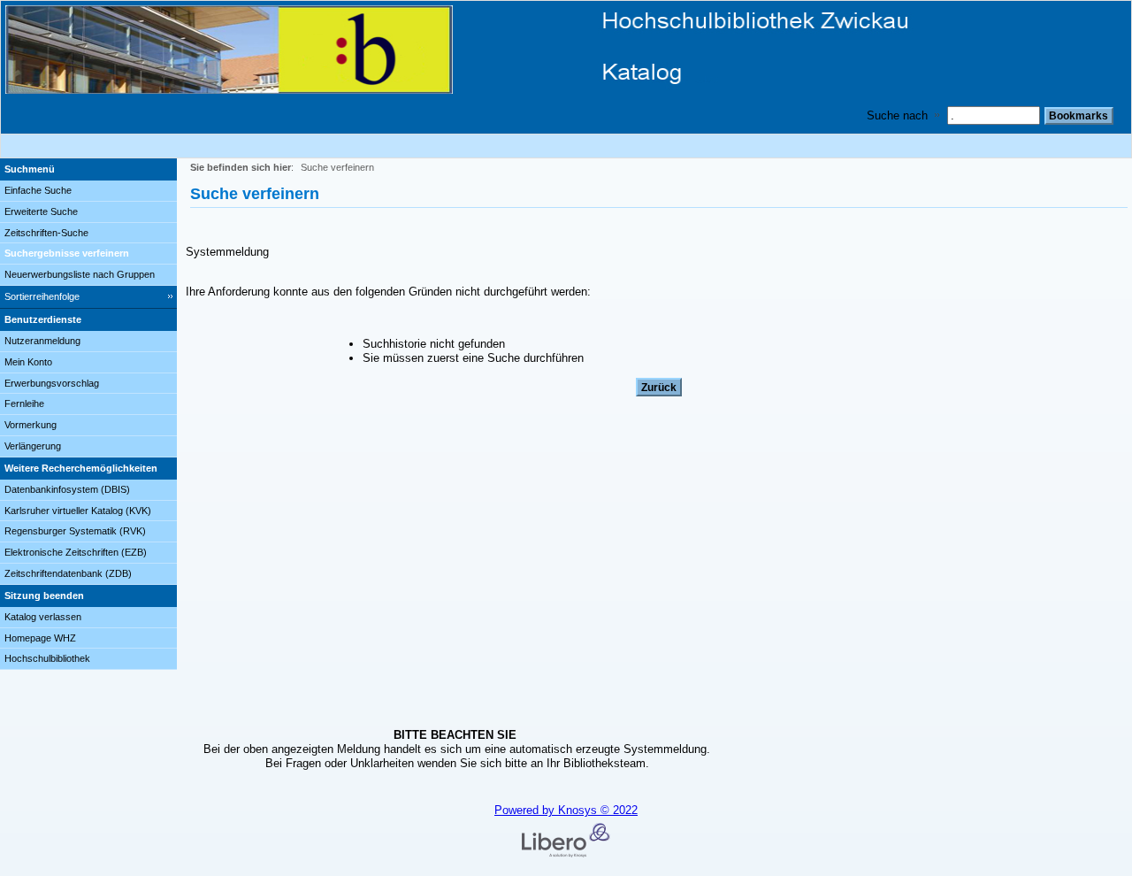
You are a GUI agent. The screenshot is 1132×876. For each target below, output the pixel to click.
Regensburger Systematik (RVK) (75, 531)
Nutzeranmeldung (42, 340)
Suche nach (897, 115)
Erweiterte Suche (41, 211)
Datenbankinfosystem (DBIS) (67, 489)
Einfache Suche (38, 190)
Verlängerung (32, 446)
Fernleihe (24, 403)
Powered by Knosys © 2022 (566, 810)
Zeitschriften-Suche (46, 232)
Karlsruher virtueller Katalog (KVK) (77, 510)
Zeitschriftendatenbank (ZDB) (68, 573)
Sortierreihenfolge (42, 296)
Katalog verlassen (42, 616)
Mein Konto (28, 362)
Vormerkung (30, 424)
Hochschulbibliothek (47, 658)
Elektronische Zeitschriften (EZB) (75, 552)
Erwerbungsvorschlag (51, 383)
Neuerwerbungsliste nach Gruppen (79, 274)
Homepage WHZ (40, 638)
